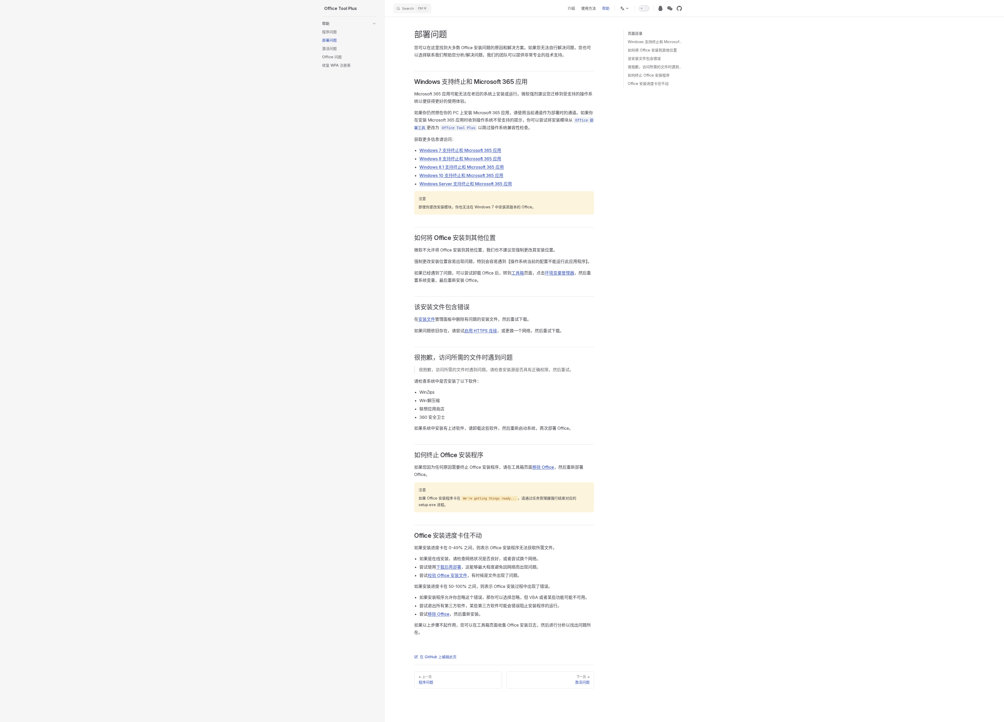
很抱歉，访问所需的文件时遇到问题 (655, 67)
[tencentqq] (660, 8)
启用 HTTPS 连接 (480, 330)
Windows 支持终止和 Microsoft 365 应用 (655, 41)
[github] (679, 8)
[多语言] (624, 8)
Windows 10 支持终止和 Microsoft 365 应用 (461, 175)
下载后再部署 (448, 567)
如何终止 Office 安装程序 (649, 75)
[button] (349, 23)
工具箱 (517, 273)
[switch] (644, 8)
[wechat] (670, 8)
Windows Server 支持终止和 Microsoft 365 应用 (465, 183)
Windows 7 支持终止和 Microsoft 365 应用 (460, 150)
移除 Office (543, 467)
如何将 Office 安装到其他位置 (652, 50)
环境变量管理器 (559, 273)
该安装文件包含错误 (644, 58)
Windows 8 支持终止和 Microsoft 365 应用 (460, 158)
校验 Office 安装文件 (447, 575)
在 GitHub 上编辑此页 (438, 657)
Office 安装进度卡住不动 (648, 83)
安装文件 (426, 319)
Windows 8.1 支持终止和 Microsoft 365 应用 (461, 167)
